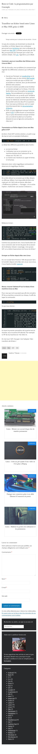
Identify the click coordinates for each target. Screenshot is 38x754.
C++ (9, 679)
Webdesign (12, 730)
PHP (9, 715)
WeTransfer (31, 78)
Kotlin (10, 700)
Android (11, 673)
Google (10, 690)
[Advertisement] (19, 380)
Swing (10, 726)
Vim (9, 728)
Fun (9, 685)
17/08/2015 (32, 508)
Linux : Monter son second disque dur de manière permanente (20, 430)
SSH (17, 348)
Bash (9, 675)
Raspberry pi (12, 720)
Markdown (11, 711)
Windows (11, 735)
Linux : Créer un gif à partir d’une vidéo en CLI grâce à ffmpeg (20, 462)
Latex (10, 705)
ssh (17, 55)
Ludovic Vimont (14, 353)
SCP (12, 113)
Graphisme (12, 692)
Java (9, 696)
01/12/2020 (32, 411)
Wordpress (12, 737)
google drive (26, 76)
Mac (9, 348)
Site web (4, 596)
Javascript (11, 698)
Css (9, 681)
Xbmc (10, 739)
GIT (9, 688)
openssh (20, 264)
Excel (9, 683)
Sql (9, 722)
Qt (9, 718)
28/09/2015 (32, 476)
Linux (4, 348)
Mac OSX (13, 50)
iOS (9, 694)
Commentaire (7, 552)
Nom (4, 579)
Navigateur (11, 713)
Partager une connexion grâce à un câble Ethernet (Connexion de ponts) (20, 495)
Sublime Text (12, 724)
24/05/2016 (32, 443)
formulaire (7, 661)
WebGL (10, 733)
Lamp (10, 703)
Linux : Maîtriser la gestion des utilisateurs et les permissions (20, 527)
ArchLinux (15, 48)
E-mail (4, 587)
